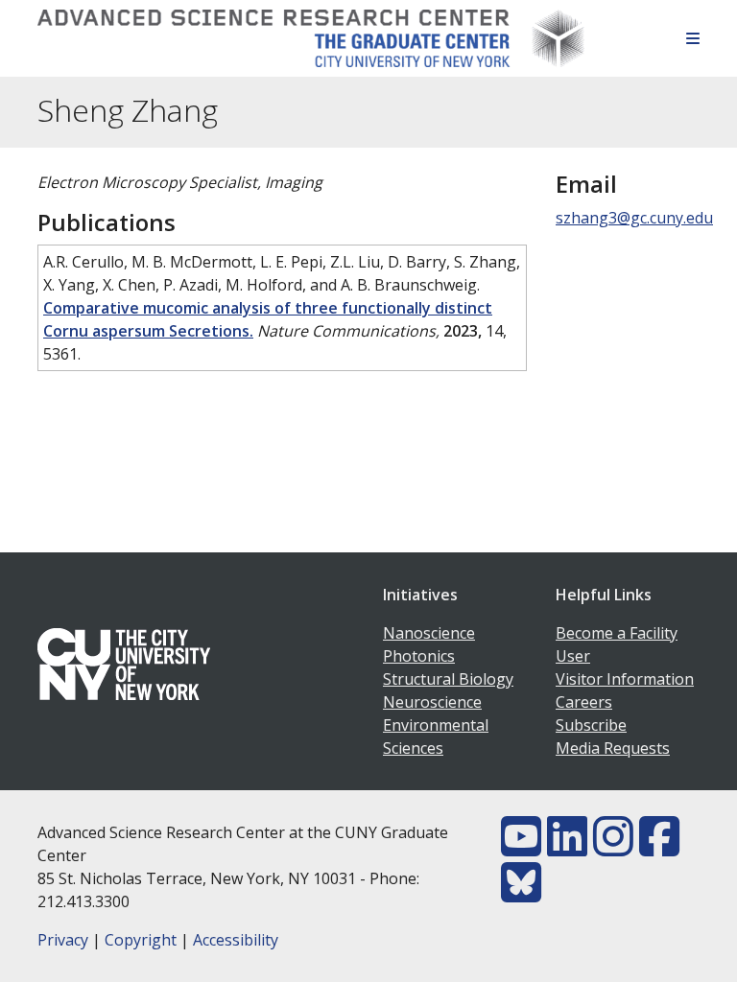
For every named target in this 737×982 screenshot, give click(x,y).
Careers (584, 702)
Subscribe (591, 725)
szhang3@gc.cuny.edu (634, 217)
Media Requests (613, 748)
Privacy (62, 939)
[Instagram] (613, 847)
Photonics (419, 655)
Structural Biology (448, 679)
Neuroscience (432, 702)
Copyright (141, 939)
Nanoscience (429, 632)
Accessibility (235, 939)
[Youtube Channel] (521, 847)
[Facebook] (659, 847)
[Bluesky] (521, 893)
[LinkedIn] (567, 847)
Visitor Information (625, 679)
